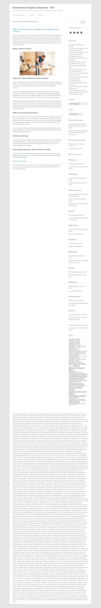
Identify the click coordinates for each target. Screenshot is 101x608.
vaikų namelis (71, 506)
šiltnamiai (15, 501)
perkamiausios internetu (54, 502)
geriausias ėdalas (75, 495)
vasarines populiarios (43, 531)
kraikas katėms (34, 502)
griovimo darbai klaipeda (35, 510)
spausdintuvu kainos (83, 516)
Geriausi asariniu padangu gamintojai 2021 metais (55, 478)
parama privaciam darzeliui (29, 463)
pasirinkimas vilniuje (49, 463)
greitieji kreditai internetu (56, 468)
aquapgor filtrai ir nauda (52, 434)
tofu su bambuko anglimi (72, 478)
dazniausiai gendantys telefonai (73, 447)
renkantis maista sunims (58, 542)
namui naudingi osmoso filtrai (77, 417)
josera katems (82, 482)
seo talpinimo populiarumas (41, 527)
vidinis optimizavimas (61, 466)
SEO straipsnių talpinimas (19, 15)
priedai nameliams (29, 582)
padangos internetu (34, 472)
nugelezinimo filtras (78, 374)
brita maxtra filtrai (74, 504)
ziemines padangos (72, 474)
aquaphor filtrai (74, 340)
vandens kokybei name (76, 423)
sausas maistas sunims (46, 485)
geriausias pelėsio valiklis (23, 446)
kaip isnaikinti (78, 512)
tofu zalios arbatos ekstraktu (27, 555)
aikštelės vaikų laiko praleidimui (32, 447)
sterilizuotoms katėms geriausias (57, 449)
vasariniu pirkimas (72, 529)
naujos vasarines (81, 529)
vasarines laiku (45, 529)
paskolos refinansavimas (76, 468)
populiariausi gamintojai (48, 538)
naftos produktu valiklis (18, 542)
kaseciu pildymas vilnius (38, 516)
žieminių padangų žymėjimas (44, 413)
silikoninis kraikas (21, 485)
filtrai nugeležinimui (68, 413)
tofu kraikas (37, 485)
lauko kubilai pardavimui (76, 442)
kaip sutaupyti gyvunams (60, 485)
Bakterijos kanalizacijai (76, 154)
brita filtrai (71, 366)
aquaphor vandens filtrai (77, 359)
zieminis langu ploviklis (34, 474)
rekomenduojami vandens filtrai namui (21, 425)
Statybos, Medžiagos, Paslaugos (78, 140)
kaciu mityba (73, 480)
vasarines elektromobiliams (19, 533)
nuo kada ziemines (52, 459)
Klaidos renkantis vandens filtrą (76, 234)
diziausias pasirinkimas (46, 533)
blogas (14, 497)
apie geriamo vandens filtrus (51, 417)
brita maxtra (44, 580)
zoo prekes (46, 506)
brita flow (36, 506)
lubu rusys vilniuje (81, 464)
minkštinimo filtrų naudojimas (35, 415)
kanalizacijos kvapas (17, 499)
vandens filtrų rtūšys (65, 423)
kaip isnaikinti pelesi (28, 540)
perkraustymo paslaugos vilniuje (20, 482)
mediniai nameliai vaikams (35, 525)
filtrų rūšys (25, 415)
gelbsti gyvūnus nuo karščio (67, 501)
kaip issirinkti (47, 493)
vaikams (73, 457)
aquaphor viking (74, 360)
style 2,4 (26, 506)
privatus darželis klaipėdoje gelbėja (63, 521)
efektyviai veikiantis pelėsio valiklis (23, 455)
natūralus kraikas (26, 580)
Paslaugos (33, 165)
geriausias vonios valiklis (18, 451)
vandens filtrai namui (75, 388)
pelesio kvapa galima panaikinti (54, 442)
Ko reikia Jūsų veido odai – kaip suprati (78, 90)
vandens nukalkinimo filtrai (74, 428)
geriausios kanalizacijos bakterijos (72, 461)
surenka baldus (33, 166)
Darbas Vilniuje (66, 508)
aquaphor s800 (80, 352)
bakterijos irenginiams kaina (50, 588)
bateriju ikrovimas (39, 518)
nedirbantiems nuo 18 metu (60, 540)
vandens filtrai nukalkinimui (76, 415)
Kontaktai (40, 15)
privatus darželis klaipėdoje (33, 523)
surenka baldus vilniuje (42, 166)
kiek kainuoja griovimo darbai (42, 514)
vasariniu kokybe (24, 531)
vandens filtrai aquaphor (77, 386)
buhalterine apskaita (17, 463)
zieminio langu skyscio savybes (40, 461)
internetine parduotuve (18, 491)
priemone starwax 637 (76, 510)
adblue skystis (85, 461)
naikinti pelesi (32, 514)
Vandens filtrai (74, 160)
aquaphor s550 (73, 351)
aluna (80, 504)
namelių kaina (64, 582)
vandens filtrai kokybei (31, 421)
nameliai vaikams (16, 508)
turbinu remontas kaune (27, 466)
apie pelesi (57, 538)
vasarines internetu (22, 529)
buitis (69, 457)
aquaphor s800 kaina (73, 353)
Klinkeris (72, 268)
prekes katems (58, 491)
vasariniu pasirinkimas (79, 531)
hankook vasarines (61, 531)
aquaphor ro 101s (74, 345)
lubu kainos (73, 464)
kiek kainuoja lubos (65, 464)
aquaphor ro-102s (44, 436)
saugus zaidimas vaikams (29, 459)
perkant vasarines (55, 537)
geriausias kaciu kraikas (59, 447)
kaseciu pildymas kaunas (49, 516)
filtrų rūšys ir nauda (57, 415)
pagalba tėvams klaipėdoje (49, 521)
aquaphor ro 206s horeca (74, 350)
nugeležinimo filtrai (78, 376)
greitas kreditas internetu (43, 468)
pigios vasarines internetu (80, 535)
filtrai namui (26, 427)
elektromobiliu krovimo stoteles (66, 555)
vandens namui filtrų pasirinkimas (52, 423)
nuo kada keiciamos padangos (29, 476)
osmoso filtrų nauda (23, 417)
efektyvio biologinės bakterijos (54, 499)
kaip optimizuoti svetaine (48, 457)
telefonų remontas (22, 444)
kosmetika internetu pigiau (63, 519)
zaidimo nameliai (16, 592)
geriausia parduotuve (79, 489)
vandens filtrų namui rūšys (24, 423)
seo (70, 382)
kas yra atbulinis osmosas (64, 417)
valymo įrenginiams (60, 516)
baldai (41, 165)
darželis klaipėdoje (77, 521)
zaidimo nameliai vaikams (56, 514)
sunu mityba (53, 489)
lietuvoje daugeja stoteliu (51, 451)
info (53, 485)
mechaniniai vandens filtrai (76, 372)
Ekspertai (72, 211)
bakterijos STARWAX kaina (27, 512)
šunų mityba (74, 576)
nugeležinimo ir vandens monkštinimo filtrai (57, 428)
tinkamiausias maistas (57, 495)
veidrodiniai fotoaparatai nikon (45, 542)
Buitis (23, 165)
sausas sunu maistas (74, 491)
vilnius (50, 166)
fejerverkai (35, 497)
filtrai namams (22, 421)
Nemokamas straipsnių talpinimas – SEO (33, 7)
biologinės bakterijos (79, 497)
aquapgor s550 (52, 436)
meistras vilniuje (31, 482)
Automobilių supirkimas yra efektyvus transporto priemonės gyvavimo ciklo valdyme (77, 125)
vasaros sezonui (46, 537)
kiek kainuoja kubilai (70, 449)
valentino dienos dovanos (75, 519)
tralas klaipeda (26, 510)
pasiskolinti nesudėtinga (72, 466)
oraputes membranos (64, 518)
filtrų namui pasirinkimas (65, 419)
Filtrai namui (73, 239)
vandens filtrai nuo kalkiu (78, 392)
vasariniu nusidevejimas (27, 537)
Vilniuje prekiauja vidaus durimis (76, 300)
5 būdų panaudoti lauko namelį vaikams (78, 325)
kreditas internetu (66, 468)
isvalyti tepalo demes (72, 470)
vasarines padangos (73, 404)
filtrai (77, 365)
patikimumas (47, 518)
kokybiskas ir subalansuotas (30, 491)
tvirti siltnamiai (67, 493)
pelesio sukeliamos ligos (39, 540)
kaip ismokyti (15, 493)
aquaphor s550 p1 (72, 352)
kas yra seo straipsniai (74, 455)
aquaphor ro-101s (35, 436)
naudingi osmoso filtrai (27, 419)
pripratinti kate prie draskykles (32, 470)
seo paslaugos (74, 382)
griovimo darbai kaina (23, 519)
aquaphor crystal (74, 339)
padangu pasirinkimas (61, 476)
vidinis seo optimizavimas (36, 457)
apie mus (77, 487)
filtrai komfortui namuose (77, 419)
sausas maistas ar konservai (60, 470)
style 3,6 (31, 506)
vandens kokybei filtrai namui (37, 423)
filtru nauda (56, 497)
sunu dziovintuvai (49, 483)
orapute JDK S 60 (54, 518)
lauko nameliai (83, 506)
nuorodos (15, 489)
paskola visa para (49, 540)
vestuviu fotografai (17, 518)
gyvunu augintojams (22, 563)
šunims (20, 487)
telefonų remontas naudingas (46, 447)
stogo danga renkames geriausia (49, 512)
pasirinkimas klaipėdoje (31, 599)
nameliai (77, 506)
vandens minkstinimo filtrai (77, 400)
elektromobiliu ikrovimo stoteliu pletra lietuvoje (34, 451)
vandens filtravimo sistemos (77, 396)
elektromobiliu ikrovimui (47, 480)
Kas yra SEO (73, 310)
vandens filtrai (76, 383)
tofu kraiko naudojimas (40, 487)
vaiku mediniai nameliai (65, 584)
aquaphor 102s (76, 440)
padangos (84, 380)
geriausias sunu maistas (44, 501)
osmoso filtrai (75, 380)
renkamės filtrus (47, 495)
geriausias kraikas (64, 502)
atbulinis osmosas (77, 363)
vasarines (39, 529)
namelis (57, 584)
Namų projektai (74, 251)
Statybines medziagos (75, 296)
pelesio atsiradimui (64, 538)
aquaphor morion (74, 343)
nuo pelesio (72, 523)
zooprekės (79, 502)
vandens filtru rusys (17, 436)
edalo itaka (38, 489)
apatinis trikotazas (41, 519)
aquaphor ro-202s (67, 438)
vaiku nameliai (40, 508)
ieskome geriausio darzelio (61, 463)
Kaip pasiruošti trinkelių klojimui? (76, 215)
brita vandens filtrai (75, 499)
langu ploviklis (54, 474)
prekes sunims (65, 491)
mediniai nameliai (63, 506)
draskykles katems (21, 470)
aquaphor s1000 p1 (83, 356)
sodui (69, 499)
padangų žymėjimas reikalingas (65, 451)
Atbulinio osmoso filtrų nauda (76, 246)
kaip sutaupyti (60, 489)
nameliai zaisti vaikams (79, 514)
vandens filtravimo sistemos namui (60, 421)
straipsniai (19, 497)
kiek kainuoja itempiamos (54, 464)
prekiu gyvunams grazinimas (34, 480)
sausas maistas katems (75, 483)
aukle (77, 523)
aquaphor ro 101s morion (77, 346)
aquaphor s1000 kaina (74, 356)
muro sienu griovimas (26, 518)
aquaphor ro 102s (74, 348)
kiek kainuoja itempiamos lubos (30, 464)
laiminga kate (46, 466)
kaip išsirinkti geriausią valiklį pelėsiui (70, 446)
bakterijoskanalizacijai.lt (27, 521)
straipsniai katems (38, 466)
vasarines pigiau (16, 531)
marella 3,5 (21, 506)
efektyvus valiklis (37, 512)
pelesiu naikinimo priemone (22, 514)
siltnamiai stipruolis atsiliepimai (64, 459)
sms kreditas (70, 540)
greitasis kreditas (25, 468)
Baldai (19, 165)
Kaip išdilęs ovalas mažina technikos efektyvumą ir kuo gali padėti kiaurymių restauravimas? (78, 132)
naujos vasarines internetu (46, 535)
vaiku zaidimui (51, 461)
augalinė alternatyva (57, 487)
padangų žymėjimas (32, 413)
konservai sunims (58, 483)
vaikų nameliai (37, 582)
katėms (25, 487)
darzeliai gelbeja (40, 463)
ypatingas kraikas (23, 493)
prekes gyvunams (71, 485)
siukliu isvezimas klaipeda (30, 586)
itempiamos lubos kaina (43, 464)
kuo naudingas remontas (45, 453)
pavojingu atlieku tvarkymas (32, 595)
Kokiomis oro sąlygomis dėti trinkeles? (78, 272)
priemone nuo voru (66, 442)
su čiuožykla (53, 508)
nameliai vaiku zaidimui (76, 584)
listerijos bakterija (28, 461)
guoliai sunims (32, 483)
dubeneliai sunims (40, 483)
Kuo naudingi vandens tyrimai (76, 291)
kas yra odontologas (64, 504)
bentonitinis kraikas (30, 485)
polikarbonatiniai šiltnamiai (57, 493)
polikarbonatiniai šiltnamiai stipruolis (80, 459)
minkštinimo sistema (47, 415)
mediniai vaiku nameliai (68, 514)
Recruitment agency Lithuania (76, 508)
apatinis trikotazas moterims (34, 597)
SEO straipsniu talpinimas (76, 120)
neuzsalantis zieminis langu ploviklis (20, 474)
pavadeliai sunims (50, 491)
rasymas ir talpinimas (77, 527)
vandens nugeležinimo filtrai (77, 403)
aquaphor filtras (74, 342)
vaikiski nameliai (32, 508)
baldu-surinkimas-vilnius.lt (22, 155)
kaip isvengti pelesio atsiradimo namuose (51, 446)
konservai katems (21, 561)
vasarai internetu (64, 537)
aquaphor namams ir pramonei (81, 432)
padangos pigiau (81, 474)
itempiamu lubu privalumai (82, 463)
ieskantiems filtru (43, 497)
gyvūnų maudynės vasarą (79, 501)
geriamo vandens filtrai (76, 368)
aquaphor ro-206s (17, 440)
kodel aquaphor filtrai (25, 438)
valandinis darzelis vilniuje (72, 482)
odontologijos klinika (40, 482)
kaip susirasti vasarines (82, 537)
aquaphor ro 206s (73, 349)
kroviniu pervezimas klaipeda (50, 586)
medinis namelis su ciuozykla (46, 470)
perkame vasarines (26, 538)
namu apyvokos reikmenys (61, 457)
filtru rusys (43, 504)
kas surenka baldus (24, 166)
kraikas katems (28, 504)
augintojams (83, 495)
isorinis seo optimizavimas (24, 457)
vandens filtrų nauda (34, 427)
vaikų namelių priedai (43, 592)
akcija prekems (31, 493)
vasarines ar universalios (65, 527)
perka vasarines (69, 531)
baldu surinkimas (47, 165)
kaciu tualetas (66, 483)
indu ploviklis (72, 518)
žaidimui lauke (24, 508)
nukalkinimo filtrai (77, 378)
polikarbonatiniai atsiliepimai (78, 493)
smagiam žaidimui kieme (18, 447)
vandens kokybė (73, 398)
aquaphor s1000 (73, 355)
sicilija (84, 540)
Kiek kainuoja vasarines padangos (35, 478)
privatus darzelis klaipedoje (22, 525)
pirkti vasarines (36, 533)
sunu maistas (57, 482)
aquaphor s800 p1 (82, 353)
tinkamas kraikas (36, 504)
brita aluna (84, 504)
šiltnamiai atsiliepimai (17, 495)
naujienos (82, 487)
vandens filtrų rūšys (54, 425)
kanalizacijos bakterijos (28, 499)
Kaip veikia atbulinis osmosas (75, 56)
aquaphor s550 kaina (82, 351)
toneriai (30, 516)
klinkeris (59, 512)
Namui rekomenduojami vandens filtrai (78, 314)
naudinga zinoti (52, 531)
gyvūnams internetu (43, 502)
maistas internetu (67, 495)
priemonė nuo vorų (64, 444)
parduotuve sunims (78, 525)
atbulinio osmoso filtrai (33, 417)
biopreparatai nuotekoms (64, 510)
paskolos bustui (57, 480)
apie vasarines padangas (36, 538)
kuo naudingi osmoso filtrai (39, 419)
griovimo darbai (72, 371)
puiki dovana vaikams (83, 446)
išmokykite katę (80, 480)
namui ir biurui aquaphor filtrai (71, 436)
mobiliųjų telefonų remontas (43, 449)
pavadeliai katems (41, 491)
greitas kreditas (33, 468)
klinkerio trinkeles (54, 510)
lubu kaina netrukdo (17, 464)
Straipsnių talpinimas (20, 168)
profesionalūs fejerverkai (18, 504)
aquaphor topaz (74, 357)
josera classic (53, 455)
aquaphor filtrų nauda (33, 434)
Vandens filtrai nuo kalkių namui (76, 163)
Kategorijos (32, 15)
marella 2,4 (15, 506)
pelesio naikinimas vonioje (68, 512)
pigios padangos (62, 472)
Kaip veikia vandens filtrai (75, 80)
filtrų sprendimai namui (74, 421)
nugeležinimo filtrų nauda (77, 427)
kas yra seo (29, 444)
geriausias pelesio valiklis (62, 455)
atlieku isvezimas (45, 525)
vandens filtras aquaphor (77, 395)
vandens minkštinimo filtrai (65, 427)
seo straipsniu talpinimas (51, 430)
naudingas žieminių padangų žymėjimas (30, 453)
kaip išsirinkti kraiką (72, 578)
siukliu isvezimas (45, 510)
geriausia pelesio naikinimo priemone (78, 538)
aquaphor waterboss (75, 362)
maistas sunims (34, 501)
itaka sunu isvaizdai (46, 489)
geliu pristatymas (32, 519)
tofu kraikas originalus (22, 480)
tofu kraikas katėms (54, 506)
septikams (68, 516)
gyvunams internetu (69, 489)
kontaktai (72, 487)
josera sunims (16, 483)
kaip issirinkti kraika (55, 501)
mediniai (50, 582)
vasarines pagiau (35, 535)
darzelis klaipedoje (38, 521)
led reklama (25, 495)
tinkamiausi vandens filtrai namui (44, 421)
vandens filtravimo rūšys (57, 413)
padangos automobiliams (55, 525)
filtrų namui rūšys (45, 425)
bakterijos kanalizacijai (18, 459)
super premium (49, 482)
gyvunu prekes (53, 466)
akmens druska (34, 542)
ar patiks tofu (49, 487)
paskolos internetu (83, 466)
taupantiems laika (63, 529)
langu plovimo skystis (45, 474)
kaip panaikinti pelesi (51, 590)
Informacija (27, 165)
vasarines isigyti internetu (68, 535)
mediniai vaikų (56, 582)
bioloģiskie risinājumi (59, 461)
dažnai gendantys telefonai (82, 449)
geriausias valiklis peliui (70, 453)
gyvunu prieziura (79, 485)
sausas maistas (20, 502)
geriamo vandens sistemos (18, 430)
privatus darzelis (71, 463)
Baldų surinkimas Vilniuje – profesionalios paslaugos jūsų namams (36, 30)
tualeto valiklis (74, 516)
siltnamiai (19, 466)
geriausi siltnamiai (40, 493)
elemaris (41, 506)
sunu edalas (63, 482)
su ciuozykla (46, 508)
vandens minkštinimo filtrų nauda (29, 428)
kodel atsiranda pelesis (18, 461)
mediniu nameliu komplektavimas (20, 516)
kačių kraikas (27, 502)
